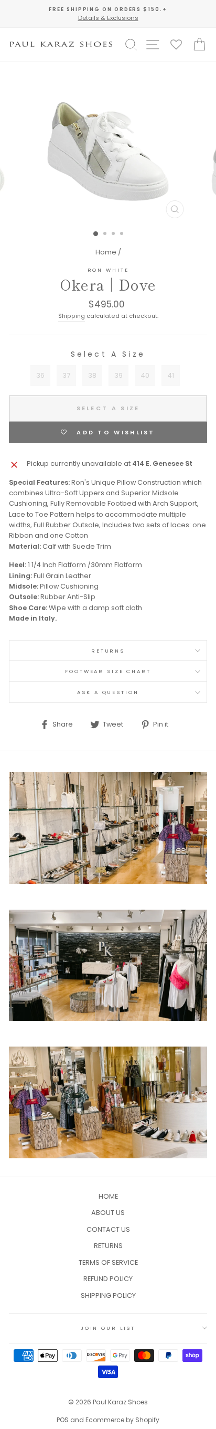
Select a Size (108, 354)
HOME (108, 1196)
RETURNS (108, 650)
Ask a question (107, 692)
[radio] (40, 375)
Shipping (71, 316)
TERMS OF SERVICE (108, 1262)
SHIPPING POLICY (108, 1295)
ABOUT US (108, 1212)
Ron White (108, 269)
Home (105, 252)
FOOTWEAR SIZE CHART (108, 671)
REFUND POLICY (108, 1278)
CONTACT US (108, 1229)
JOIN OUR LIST (108, 1328)
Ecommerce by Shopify (122, 1419)
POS (63, 1419)
